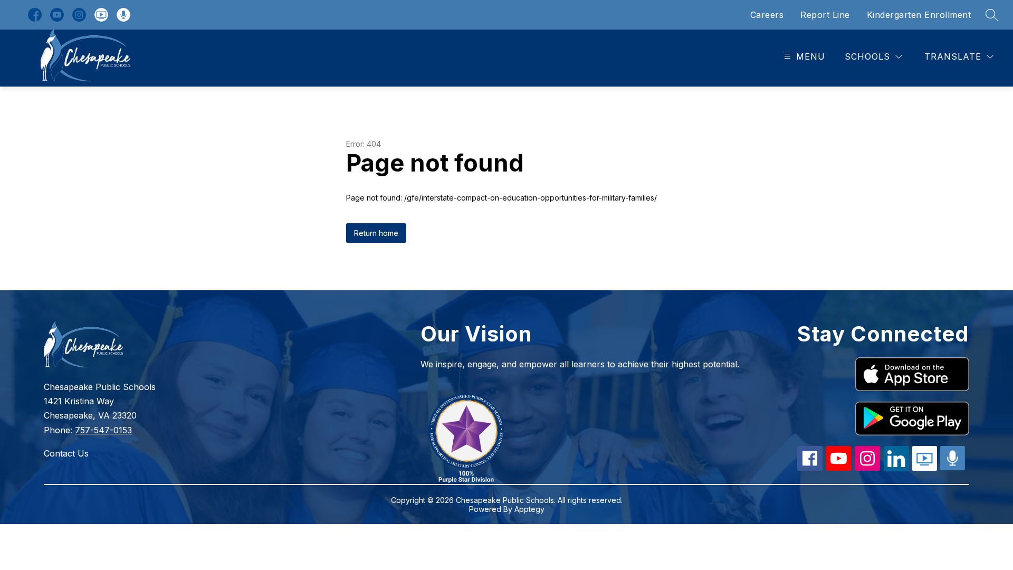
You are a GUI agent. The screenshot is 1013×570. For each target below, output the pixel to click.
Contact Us (66, 453)
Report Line (825, 15)
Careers (767, 15)
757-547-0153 (103, 430)
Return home (376, 233)
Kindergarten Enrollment (919, 15)
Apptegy (529, 509)
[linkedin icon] (896, 468)
